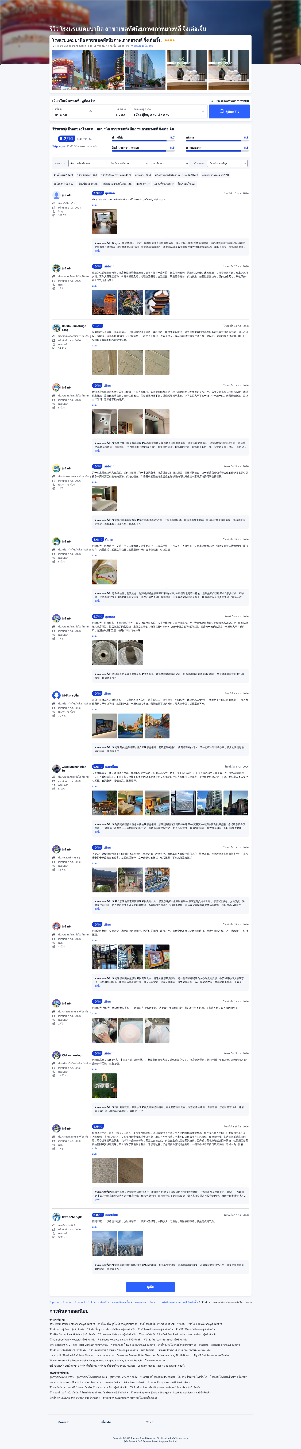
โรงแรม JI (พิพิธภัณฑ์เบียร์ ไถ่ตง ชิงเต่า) (71, 1355)
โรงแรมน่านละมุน (155, 1360)
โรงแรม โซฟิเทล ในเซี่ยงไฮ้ (192, 1376)
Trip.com (54, 1302)
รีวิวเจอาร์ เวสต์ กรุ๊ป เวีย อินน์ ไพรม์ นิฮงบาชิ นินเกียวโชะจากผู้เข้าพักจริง (88, 1392)
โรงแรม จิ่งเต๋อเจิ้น (120, 1302)
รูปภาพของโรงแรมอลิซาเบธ (91, 1376)
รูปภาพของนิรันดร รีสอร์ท (123, 1376)
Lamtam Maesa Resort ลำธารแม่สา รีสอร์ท (161, 1365)
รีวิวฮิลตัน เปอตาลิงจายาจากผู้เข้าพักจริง (165, 1339)
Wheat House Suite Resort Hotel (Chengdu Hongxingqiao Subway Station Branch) (95, 1360)
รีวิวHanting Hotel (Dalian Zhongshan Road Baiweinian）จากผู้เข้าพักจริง (171, 1392)
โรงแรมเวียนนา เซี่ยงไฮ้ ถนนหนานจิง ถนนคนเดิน (184, 1349)
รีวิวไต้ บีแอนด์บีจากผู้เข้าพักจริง (205, 1323)
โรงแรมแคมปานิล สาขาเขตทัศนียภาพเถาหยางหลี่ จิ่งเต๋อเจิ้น (165, 1302)
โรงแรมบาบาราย (104, 1355)
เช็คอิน (59, 108)
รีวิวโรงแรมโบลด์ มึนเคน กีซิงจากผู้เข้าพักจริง (113, 1349)
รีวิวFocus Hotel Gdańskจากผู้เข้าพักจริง (119, 1339)
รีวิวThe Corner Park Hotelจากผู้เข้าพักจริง (72, 1334)
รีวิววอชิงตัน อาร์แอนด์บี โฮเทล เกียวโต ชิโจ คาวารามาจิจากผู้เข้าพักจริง (88, 1387)
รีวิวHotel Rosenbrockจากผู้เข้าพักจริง (219, 1344)
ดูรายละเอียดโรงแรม (141, 45)
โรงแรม (67, 1302)
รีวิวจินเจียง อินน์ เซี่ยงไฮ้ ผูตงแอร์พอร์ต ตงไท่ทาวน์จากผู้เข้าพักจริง (165, 1387)
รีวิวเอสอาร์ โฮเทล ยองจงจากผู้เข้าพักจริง (133, 1344)
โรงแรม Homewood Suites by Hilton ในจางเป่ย (75, 1382)
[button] (273, 6)
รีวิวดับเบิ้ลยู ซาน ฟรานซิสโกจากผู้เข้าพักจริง (111, 1329)
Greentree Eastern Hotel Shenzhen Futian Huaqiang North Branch (154, 1355)
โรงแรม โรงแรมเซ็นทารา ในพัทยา (229, 1376)
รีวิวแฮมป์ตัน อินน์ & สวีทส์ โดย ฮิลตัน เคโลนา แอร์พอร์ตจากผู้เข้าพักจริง (177, 1334)
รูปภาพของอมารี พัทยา (61, 1376)
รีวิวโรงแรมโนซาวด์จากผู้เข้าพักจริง (177, 1344)
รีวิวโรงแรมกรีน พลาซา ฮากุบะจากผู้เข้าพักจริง (74, 1397)
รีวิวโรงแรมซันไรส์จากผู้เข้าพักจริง (67, 1349)
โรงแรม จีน (81, 1302)
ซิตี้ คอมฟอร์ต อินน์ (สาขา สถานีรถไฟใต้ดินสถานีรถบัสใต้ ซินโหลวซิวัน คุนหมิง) (92, 1365)
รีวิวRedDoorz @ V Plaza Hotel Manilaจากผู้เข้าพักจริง (78, 1344)
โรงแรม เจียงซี (99, 1302)
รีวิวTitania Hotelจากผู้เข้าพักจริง (155, 1329)
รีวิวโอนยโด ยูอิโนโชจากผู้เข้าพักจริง (117, 1323)
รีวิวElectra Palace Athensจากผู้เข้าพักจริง (72, 1323)
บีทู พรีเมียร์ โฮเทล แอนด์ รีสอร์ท (211, 1355)
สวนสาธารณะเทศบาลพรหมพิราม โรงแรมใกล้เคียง (129, 1397)
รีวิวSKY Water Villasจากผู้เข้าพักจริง (195, 1329)
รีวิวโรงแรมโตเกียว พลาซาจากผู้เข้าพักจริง (163, 1323)
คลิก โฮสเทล (147, 1349)
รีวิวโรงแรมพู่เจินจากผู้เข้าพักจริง (66, 1329)
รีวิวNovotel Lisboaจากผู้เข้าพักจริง (117, 1334)
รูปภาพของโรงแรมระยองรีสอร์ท (157, 1376)
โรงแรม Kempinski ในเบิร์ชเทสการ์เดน (169, 1382)
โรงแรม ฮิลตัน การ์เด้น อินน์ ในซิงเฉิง (124, 1382)
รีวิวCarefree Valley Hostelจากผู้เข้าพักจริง (72, 1339)
